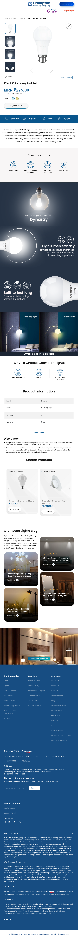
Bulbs (22, 18)
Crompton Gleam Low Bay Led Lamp (53, 502)
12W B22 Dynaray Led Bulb (36, 18)
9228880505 (11, 761)
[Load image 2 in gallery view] (10, 41)
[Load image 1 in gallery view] (10, 28)
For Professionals (67, 4)
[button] (8, 487)
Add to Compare (66, 77)
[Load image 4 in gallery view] (10, 67)
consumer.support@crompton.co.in (24, 894)
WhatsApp (26, 761)
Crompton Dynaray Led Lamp (21, 501)
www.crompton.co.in (63, 894)
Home (7, 18)
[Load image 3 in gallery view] (10, 54)
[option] (10, 28)
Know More (14, 509)
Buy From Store (16, 106)
